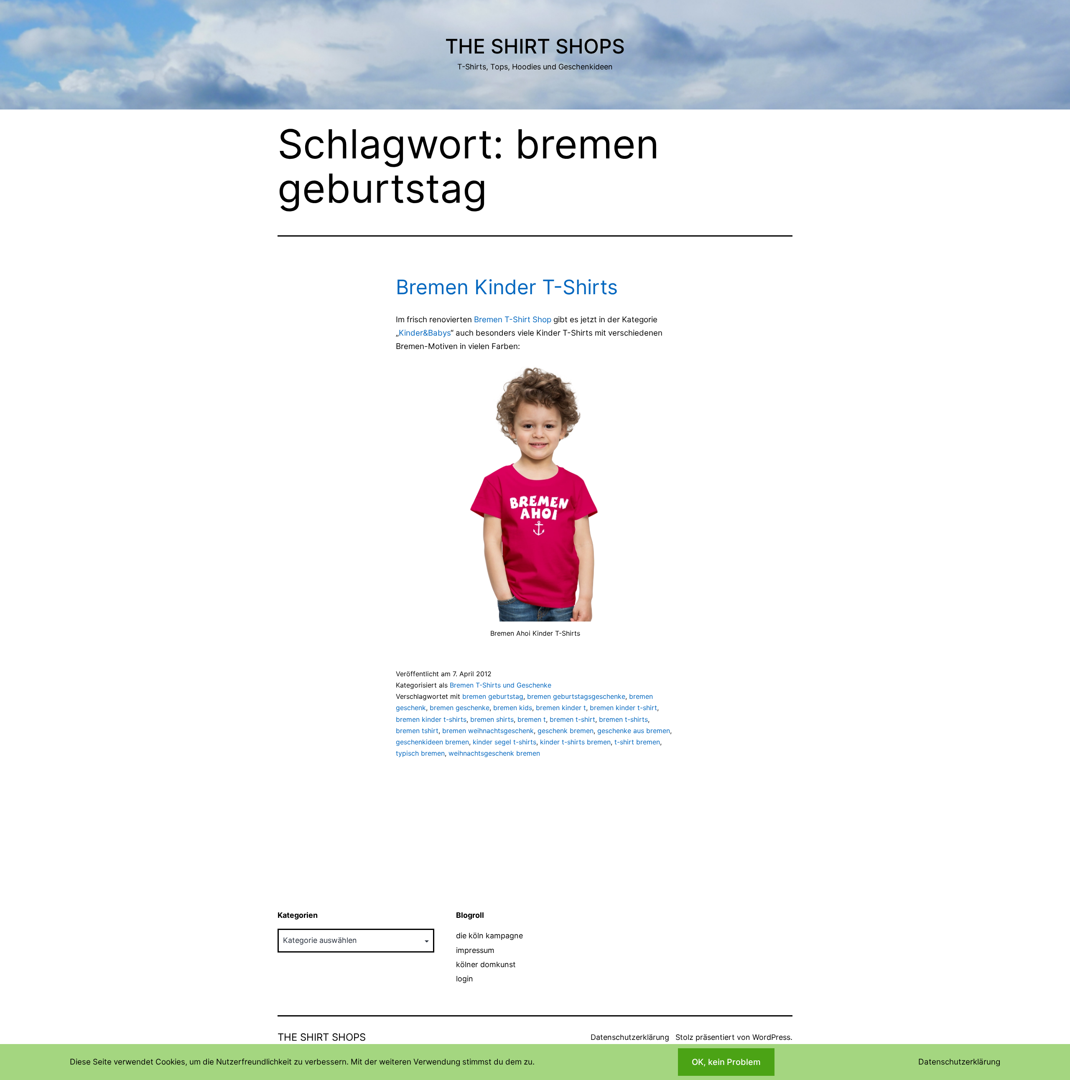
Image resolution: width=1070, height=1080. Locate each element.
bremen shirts (492, 719)
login (464, 978)
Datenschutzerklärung (630, 1037)
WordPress (771, 1037)
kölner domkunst (486, 964)
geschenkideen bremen (432, 742)
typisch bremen (420, 753)
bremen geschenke (459, 707)
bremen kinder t (561, 707)
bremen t (531, 719)
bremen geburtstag (492, 696)
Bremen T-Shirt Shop (512, 319)
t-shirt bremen (637, 742)
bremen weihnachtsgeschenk (488, 730)
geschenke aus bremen (633, 730)
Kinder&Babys (425, 333)
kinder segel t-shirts (504, 742)
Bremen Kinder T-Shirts (507, 287)
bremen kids (512, 707)
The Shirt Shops (535, 46)
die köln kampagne (489, 935)
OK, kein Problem (726, 1062)
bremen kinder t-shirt (623, 707)
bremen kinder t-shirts (431, 719)
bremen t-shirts (623, 719)
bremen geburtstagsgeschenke (576, 696)
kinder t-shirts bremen (575, 742)
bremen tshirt (417, 730)
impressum (475, 950)
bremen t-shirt (572, 719)
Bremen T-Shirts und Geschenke (500, 685)
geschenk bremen (566, 730)
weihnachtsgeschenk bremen (494, 753)
